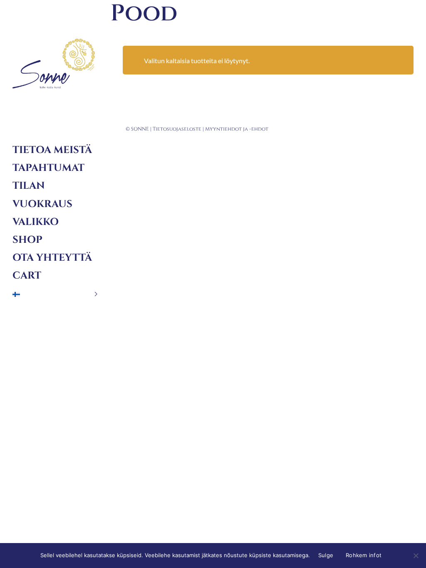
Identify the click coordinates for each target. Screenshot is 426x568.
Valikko (35, 222)
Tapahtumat (48, 168)
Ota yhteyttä (52, 257)
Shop (27, 240)
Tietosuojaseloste (177, 129)
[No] (415, 555)
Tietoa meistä (52, 150)
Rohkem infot (363, 555)
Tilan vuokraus (42, 194)
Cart (26, 275)
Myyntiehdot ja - (228, 129)
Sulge (325, 555)
